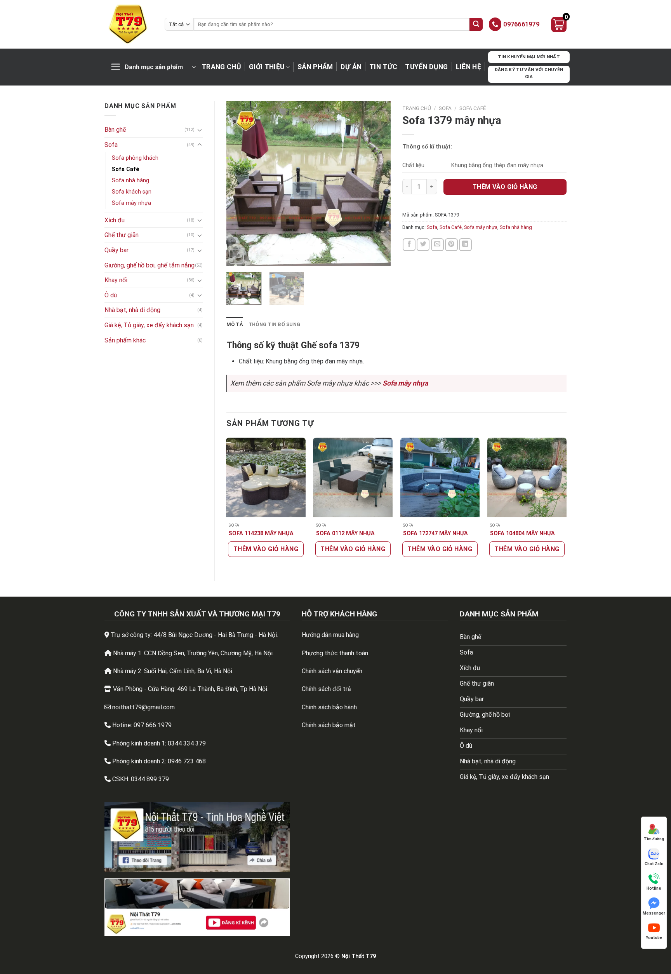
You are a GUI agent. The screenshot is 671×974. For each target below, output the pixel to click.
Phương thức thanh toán (335, 653)
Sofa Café (125, 169)
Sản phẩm (315, 67)
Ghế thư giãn (121, 235)
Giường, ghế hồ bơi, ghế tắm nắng (149, 265)
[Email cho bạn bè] (437, 244)
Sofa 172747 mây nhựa (435, 533)
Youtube (654, 938)
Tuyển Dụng (426, 67)
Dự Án (351, 67)
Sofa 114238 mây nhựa (261, 533)
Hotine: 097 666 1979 (142, 725)
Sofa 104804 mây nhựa (522, 533)
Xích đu (114, 220)
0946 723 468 (187, 761)
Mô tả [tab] (234, 324)
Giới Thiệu (267, 67)
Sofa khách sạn (131, 192)
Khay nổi (115, 280)
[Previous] (239, 183)
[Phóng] (236, 256)
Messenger (654, 913)
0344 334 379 (187, 743)
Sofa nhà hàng (130, 180)
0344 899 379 (150, 779)
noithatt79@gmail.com (143, 707)
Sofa (111, 144)
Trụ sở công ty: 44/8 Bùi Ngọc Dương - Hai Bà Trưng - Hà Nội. (194, 635)
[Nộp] (476, 24)
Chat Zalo (654, 864)
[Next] (377, 183)
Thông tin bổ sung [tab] (274, 324)
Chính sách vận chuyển (332, 671)
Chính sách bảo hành (329, 707)
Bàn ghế (115, 129)
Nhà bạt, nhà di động (132, 310)
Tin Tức (383, 67)
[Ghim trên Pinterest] (451, 244)
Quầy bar (116, 250)
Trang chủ (221, 67)
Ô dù (110, 295)
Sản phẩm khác (125, 340)
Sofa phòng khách (135, 158)
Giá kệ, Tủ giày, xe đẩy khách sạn (149, 325)
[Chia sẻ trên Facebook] (409, 244)
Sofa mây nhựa (131, 203)
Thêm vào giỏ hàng (505, 186)
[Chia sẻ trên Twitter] (423, 244)
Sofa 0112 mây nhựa (345, 533)
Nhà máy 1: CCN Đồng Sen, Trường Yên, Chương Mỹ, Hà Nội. (193, 653)
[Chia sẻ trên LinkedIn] (465, 244)
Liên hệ (468, 67)
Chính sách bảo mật (329, 725)
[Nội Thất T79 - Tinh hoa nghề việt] (128, 24)
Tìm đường (654, 839)
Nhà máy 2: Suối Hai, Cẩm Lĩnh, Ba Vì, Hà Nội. (173, 671)
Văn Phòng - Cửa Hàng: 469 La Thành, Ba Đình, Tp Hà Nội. (190, 689)
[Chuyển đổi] (199, 129)
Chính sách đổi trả (326, 689)
